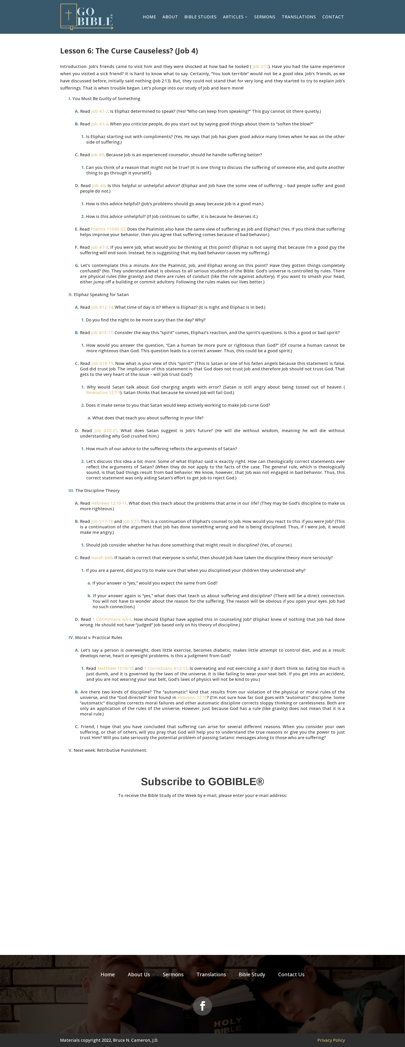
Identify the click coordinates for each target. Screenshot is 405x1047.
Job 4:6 (98, 185)
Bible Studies (200, 17)
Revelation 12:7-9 (103, 392)
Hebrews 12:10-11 (109, 503)
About (170, 17)
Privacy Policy (331, 1040)
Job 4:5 (97, 155)
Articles (233, 17)
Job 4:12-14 (102, 307)
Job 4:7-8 (99, 247)
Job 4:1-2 (99, 111)
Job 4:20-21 (105, 430)
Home (149, 17)
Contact (333, 17)
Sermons (264, 17)
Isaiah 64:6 (101, 557)
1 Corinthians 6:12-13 (165, 668)
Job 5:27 (131, 521)
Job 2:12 (259, 66)
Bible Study (252, 975)
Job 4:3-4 (99, 124)
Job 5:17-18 (102, 521)
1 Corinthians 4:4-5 (111, 619)
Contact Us (291, 975)
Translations (299, 17)
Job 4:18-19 (102, 363)
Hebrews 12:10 (192, 697)
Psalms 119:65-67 (108, 229)
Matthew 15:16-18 (115, 668)
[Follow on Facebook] (202, 1006)
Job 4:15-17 (102, 332)
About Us (139, 975)
